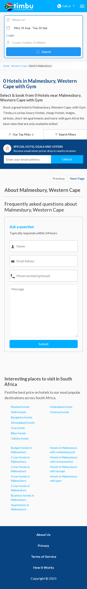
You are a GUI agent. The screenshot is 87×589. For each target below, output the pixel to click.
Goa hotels (18, 428)
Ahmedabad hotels (23, 422)
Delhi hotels (18, 412)
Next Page (77, 178)
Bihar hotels (18, 433)
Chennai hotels (59, 412)
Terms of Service (43, 556)
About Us (43, 534)
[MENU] (82, 6)
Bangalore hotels (21, 417)
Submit (44, 344)
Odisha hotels (20, 438)
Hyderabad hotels (61, 406)
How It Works (43, 567)
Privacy (43, 545)
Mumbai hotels (20, 406)
